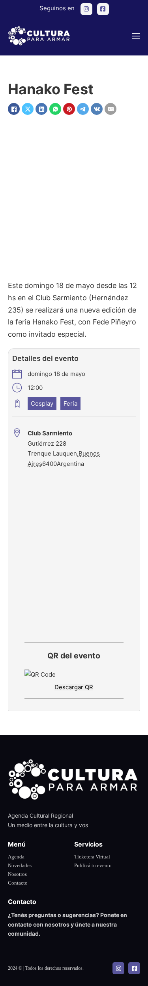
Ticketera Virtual (92, 857)
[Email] (110, 109)
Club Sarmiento (50, 433)
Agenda (16, 857)
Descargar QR (73, 687)
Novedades (20, 865)
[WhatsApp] (55, 109)
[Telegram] (83, 109)
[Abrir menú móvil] (136, 36)
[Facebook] (14, 109)
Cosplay (42, 403)
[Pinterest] (69, 109)
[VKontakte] (97, 109)
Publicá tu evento (93, 865)
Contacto (18, 883)
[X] (28, 109)
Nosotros (17, 874)
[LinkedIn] (41, 109)
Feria (70, 403)
